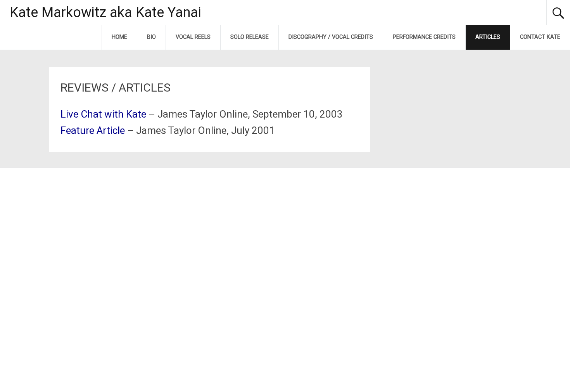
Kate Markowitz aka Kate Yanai (105, 12)
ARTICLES (487, 37)
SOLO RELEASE (249, 37)
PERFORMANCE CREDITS (424, 37)
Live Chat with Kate (103, 114)
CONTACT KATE (540, 37)
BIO (151, 37)
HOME (119, 37)
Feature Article (92, 130)
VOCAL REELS (193, 37)
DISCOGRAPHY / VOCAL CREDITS (330, 37)
